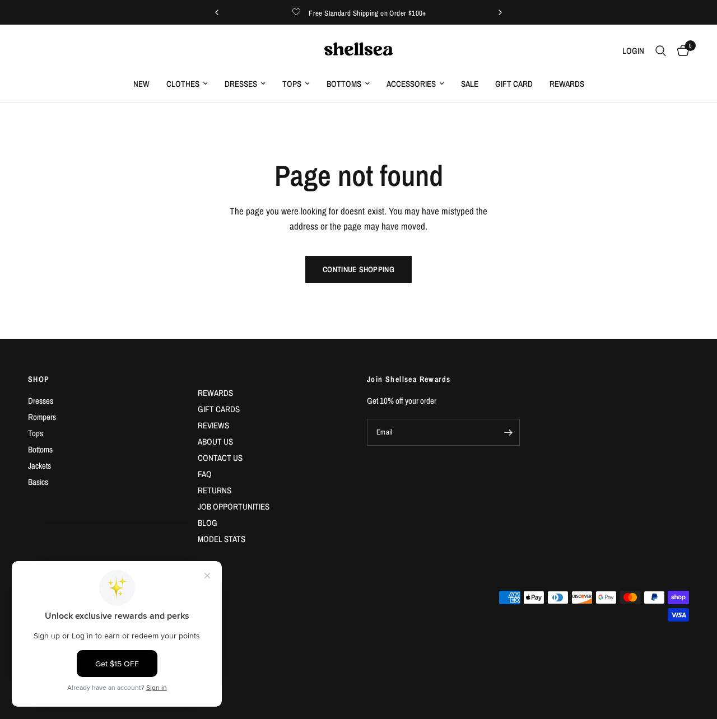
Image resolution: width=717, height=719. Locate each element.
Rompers (42, 417)
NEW (141, 84)
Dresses (241, 84)
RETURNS (214, 490)
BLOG (207, 523)
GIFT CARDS (219, 409)
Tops (291, 84)
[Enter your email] (508, 432)
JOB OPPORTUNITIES (233, 506)
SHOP (39, 379)
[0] (680, 51)
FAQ (205, 474)
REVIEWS (213, 425)
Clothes (182, 84)
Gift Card (514, 84)
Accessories (411, 84)
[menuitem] (141, 84)
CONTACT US (220, 458)
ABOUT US (215, 441)
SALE (469, 84)
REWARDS (215, 393)
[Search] (661, 51)
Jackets (39, 465)
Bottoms (344, 84)
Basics (38, 482)
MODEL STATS (221, 539)
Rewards (567, 84)
